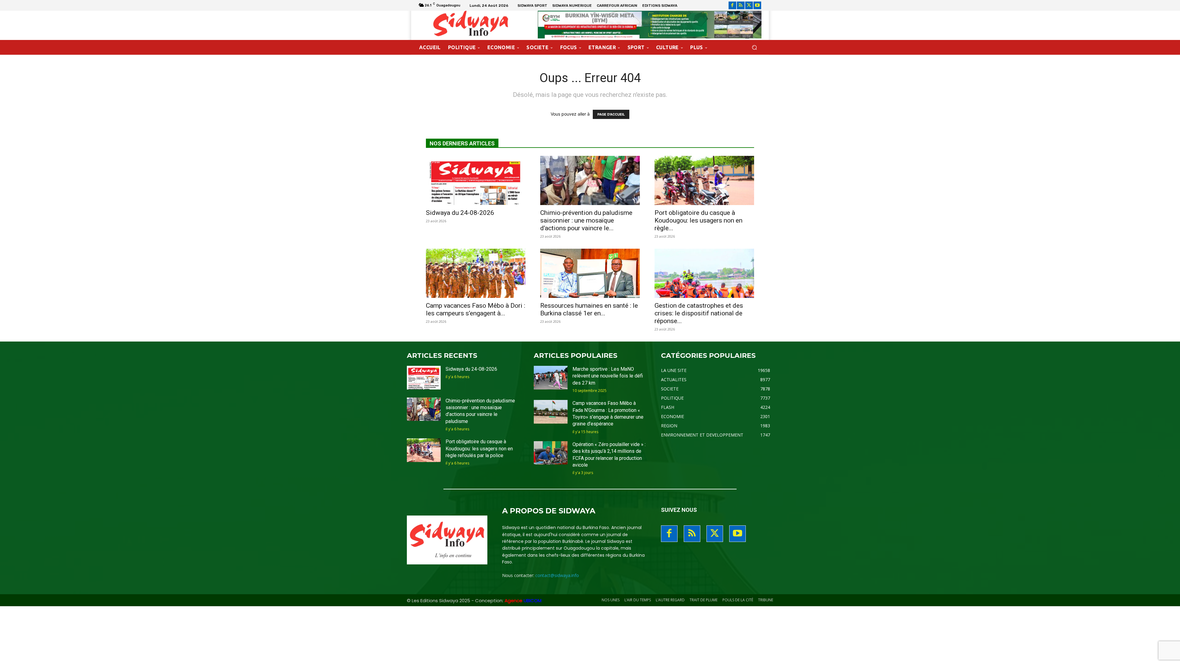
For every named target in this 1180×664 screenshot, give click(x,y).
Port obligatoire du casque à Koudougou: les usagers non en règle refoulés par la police (479, 448)
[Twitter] (749, 5)
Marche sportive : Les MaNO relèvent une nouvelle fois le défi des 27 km (607, 376)
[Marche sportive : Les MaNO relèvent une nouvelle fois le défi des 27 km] (551, 377)
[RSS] (741, 5)
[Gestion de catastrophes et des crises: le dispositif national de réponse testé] (704, 273)
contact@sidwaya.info (557, 575)
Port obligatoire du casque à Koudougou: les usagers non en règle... (698, 220)
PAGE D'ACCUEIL (611, 114)
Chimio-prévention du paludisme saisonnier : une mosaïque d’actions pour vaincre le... (586, 220)
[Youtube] (757, 5)
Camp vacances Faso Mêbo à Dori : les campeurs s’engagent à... (475, 309)
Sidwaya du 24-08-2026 (460, 212)
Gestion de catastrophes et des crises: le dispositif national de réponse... (699, 313)
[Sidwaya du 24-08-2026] (475, 180)
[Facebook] (732, 5)
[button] (754, 47)
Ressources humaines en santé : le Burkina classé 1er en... (589, 309)
